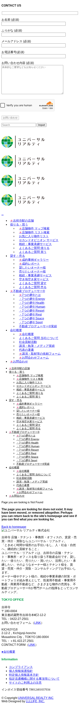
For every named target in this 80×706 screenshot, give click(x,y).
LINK (37, 622)
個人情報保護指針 (21, 670)
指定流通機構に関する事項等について (34, 678)
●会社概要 (8, 651)
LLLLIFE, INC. (35, 701)
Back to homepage (13, 526)
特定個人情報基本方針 (24, 674)
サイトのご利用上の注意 (25, 682)
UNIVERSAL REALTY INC (36, 697)
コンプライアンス (21, 667)
